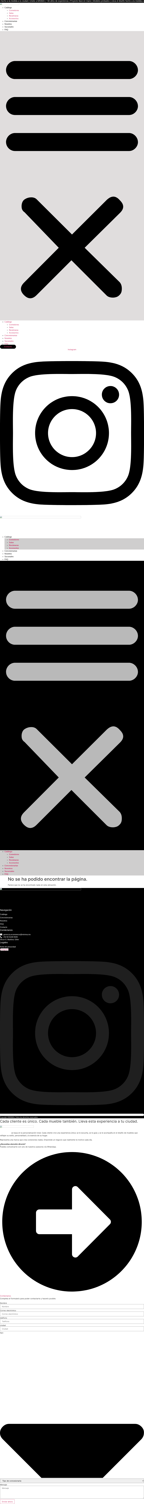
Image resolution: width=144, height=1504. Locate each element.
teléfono (3, 1318)
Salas (11, 13)
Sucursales (9, 27)
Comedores (14, 10)
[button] (72, 175)
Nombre (3, 1303)
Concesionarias (10, 21)
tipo (1, 1333)
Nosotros (8, 24)
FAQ (6, 30)
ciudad (3, 1325)
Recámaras (13, 16)
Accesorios (13, 18)
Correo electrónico (8, 1310)
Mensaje (3, 1485)
